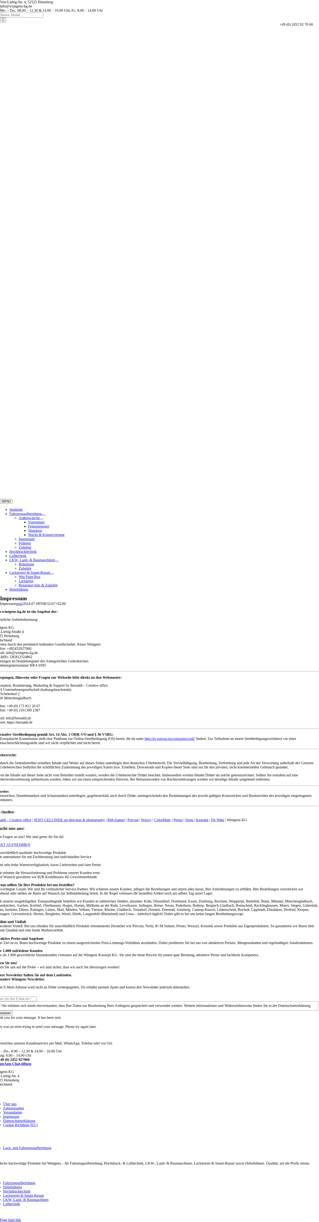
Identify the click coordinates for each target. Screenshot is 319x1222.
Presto (178, 820)
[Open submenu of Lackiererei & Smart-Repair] (52, 574)
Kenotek (202, 820)
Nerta (189, 820)
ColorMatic (162, 820)
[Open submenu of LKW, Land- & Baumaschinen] (57, 561)
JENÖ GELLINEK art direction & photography (69, 820)
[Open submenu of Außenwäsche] (41, 519)
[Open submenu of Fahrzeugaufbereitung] (43, 515)
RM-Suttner (116, 820)
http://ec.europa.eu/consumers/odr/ (170, 739)
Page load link (10, 1220)
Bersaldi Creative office (263, 1212)
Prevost (133, 820)
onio (19, 604)
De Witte (217, 820)
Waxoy (146, 820)
